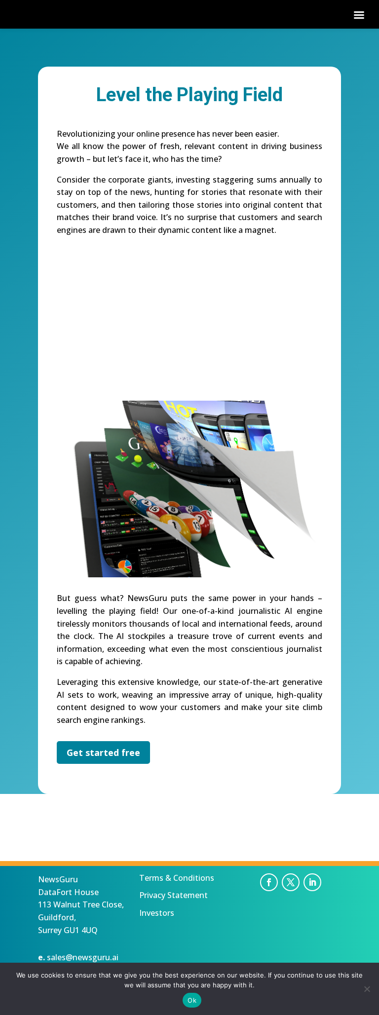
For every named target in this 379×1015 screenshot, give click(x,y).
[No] (367, 989)
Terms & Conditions (176, 877)
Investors (156, 912)
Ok (192, 1000)
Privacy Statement (173, 895)
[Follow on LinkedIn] (312, 882)
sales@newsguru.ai (82, 957)
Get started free (103, 752)
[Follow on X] (291, 882)
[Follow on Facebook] (269, 882)
